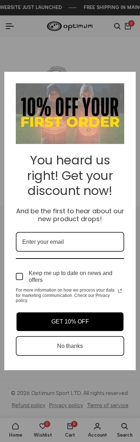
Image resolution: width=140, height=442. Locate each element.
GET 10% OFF (70, 321)
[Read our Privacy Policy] (120, 291)
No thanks (70, 346)
